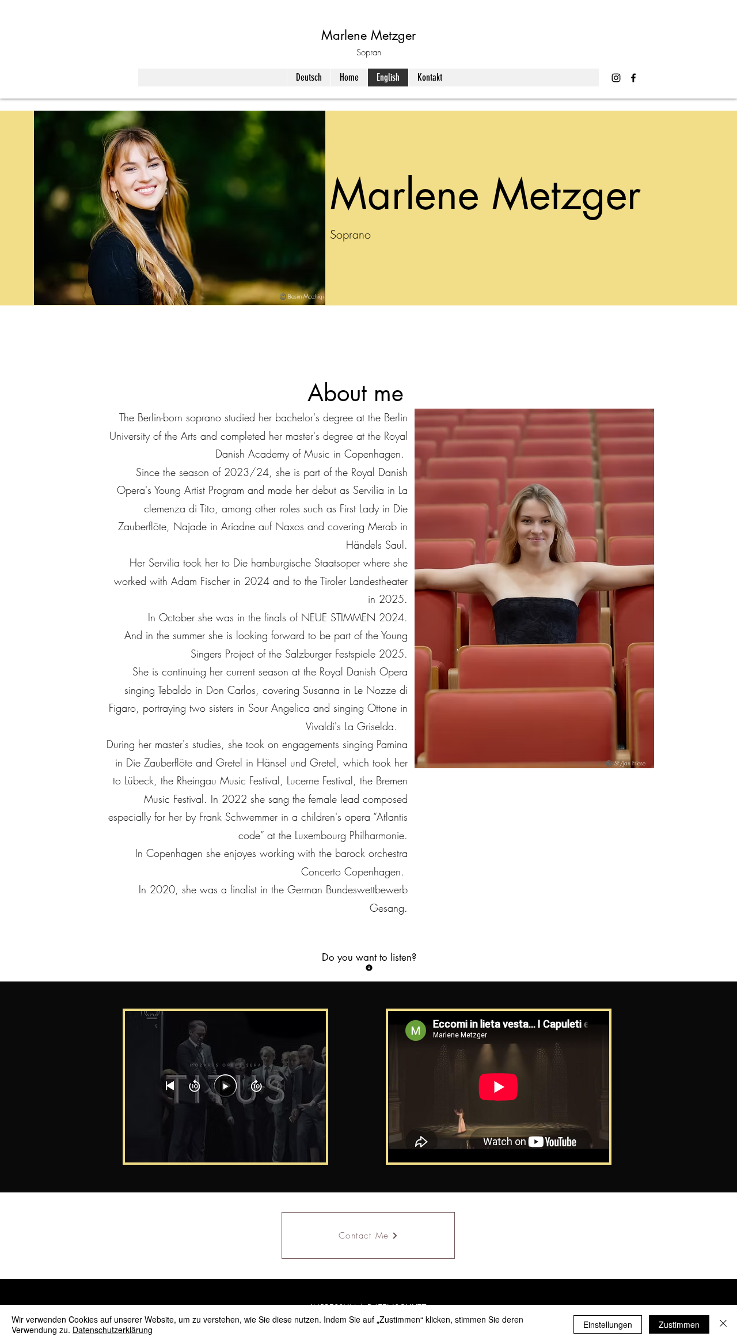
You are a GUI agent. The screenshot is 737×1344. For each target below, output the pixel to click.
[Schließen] (723, 1324)
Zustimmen (679, 1324)
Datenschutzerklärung (113, 1329)
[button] (311, 1149)
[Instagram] (616, 78)
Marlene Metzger (368, 35)
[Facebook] (633, 78)
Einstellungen (607, 1324)
